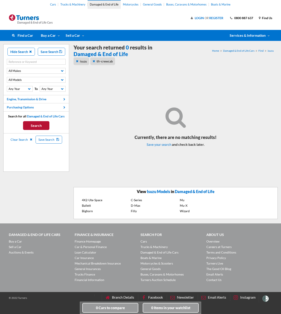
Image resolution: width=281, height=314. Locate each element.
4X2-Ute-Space (92, 200)
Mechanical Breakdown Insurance (98, 263)
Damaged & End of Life (104, 4)
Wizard (185, 211)
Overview (213, 241)
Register (216, 18)
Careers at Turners (219, 247)
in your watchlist (170, 308)
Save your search (159, 144)
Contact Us (214, 280)
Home (215, 50)
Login (199, 18)
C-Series (136, 200)
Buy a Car (48, 35)
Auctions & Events (21, 252)
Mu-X (183, 205)
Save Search (50, 52)
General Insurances (88, 269)
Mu (182, 200)
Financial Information (89, 280)
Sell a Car (73, 35)
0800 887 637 (243, 18)
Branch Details (123, 297)
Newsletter (185, 297)
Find (261, 50)
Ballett (86, 205)
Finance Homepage (88, 241)
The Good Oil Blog (218, 269)
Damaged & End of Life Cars (238, 50)
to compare (110, 308)
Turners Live (214, 263)
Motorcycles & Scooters (156, 263)
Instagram (248, 297)
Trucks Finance (85, 274)
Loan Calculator (85, 252)
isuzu (271, 50)
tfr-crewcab (105, 61)
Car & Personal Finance (91, 247)
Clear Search (20, 139)
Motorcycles (131, 4)
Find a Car (25, 35)
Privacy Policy (216, 258)
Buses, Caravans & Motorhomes (186, 4)
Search (36, 125)
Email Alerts (214, 274)
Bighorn (87, 211)
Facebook (155, 297)
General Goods (152, 4)
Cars (53, 4)
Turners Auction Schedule (158, 280)
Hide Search (19, 52)
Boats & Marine (221, 4)
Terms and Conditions (221, 252)
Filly (134, 211)
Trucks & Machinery (72, 4)
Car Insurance (84, 258)
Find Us (267, 18)
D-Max (135, 205)
